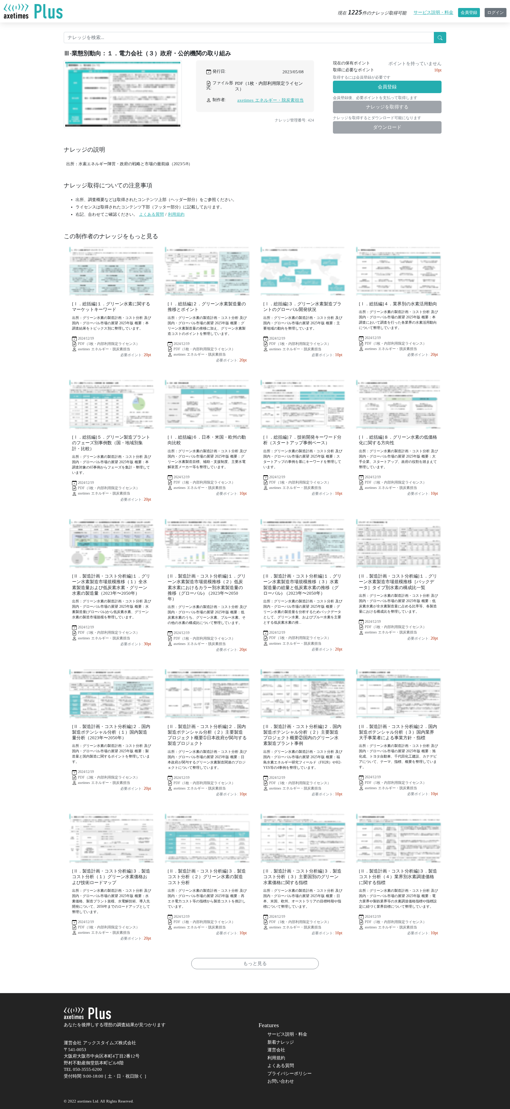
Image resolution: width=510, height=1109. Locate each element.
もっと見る (255, 963)
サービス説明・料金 (433, 12)
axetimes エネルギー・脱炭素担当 (270, 100)
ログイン (495, 12)
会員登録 (469, 12)
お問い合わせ (280, 1081)
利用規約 (176, 214)
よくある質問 (151, 214)
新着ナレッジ (280, 1042)
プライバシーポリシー (289, 1073)
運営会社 (276, 1050)
